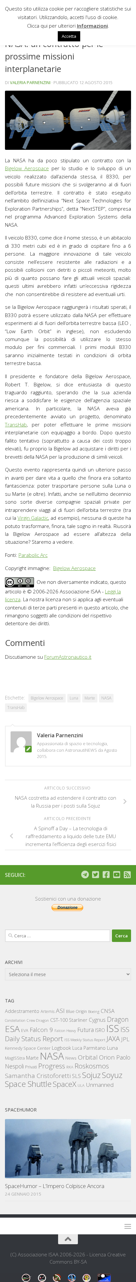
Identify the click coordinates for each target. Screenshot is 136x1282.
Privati (31, 1067)
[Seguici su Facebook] (106, 875)
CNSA (108, 1011)
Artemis (47, 1011)
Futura (85, 1030)
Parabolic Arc (33, 555)
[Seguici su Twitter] (95, 875)
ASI (60, 1010)
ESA (12, 1029)
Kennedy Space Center (28, 1048)
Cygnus (97, 1019)
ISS (112, 1028)
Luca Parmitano (89, 1048)
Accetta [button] (69, 36)
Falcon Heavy (65, 1030)
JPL (125, 1039)
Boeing (93, 1011)
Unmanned (100, 1084)
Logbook (61, 1047)
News (71, 1058)
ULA (81, 1085)
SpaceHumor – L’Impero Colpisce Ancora (54, 1186)
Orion (107, 1057)
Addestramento (22, 1011)
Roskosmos (92, 1065)
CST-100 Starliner (68, 1020)
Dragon (118, 1019)
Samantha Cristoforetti (38, 1075)
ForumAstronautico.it (67, 656)
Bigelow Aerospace (27, 168)
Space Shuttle (28, 1083)
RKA (69, 1067)
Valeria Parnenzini (30, 82)
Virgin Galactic (32, 518)
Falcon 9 (41, 1029)
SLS (76, 1076)
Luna (74, 698)
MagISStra (15, 1058)
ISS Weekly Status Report (84, 1039)
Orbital (88, 1057)
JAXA (113, 1038)
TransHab (16, 424)
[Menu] (127, 1226)
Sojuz (91, 1074)
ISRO (100, 1030)
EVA (24, 1030)
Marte (90, 698)
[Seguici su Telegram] (85, 875)
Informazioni (92, 25)
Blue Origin (76, 1011)
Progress (51, 1065)
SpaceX (64, 1084)
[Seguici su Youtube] (116, 875)
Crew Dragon (38, 1020)
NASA (106, 698)
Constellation (15, 1020)
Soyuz (112, 1075)
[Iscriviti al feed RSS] (127, 875)
